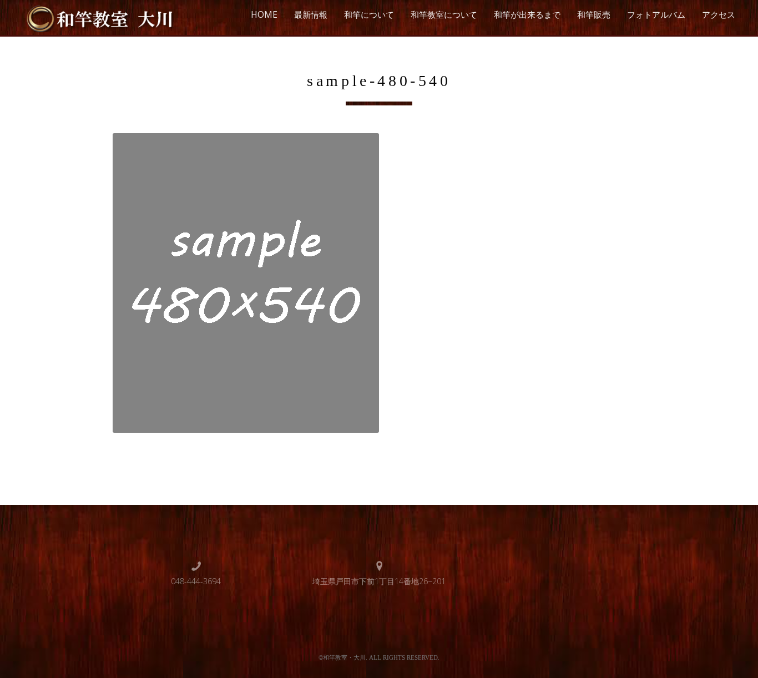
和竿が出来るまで (527, 15)
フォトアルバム (656, 15)
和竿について (369, 15)
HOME (264, 15)
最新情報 (310, 15)
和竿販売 (593, 15)
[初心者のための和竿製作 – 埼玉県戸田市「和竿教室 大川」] (98, 17)
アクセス (718, 15)
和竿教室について (444, 15)
